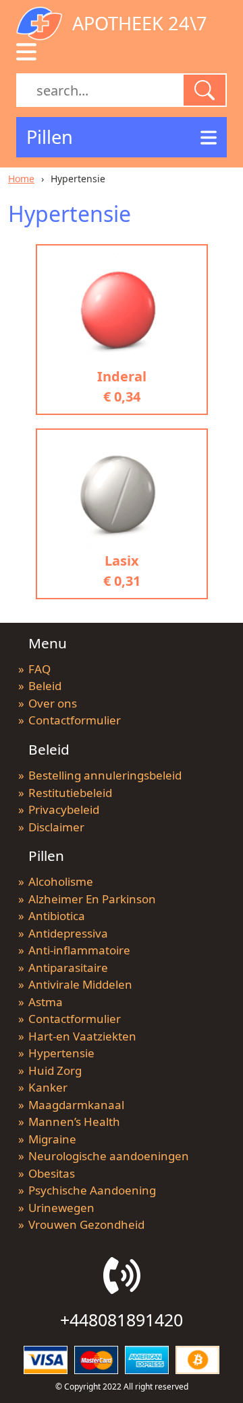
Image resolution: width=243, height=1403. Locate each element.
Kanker (48, 1087)
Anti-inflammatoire (79, 950)
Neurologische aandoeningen (108, 1156)
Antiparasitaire (68, 967)
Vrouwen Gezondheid (86, 1224)
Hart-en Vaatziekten (82, 1036)
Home (21, 178)
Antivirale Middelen (80, 984)
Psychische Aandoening (92, 1190)
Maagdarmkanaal (76, 1104)
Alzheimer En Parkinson (92, 899)
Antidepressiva (68, 933)
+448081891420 (121, 1319)
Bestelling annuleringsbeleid (105, 775)
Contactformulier (74, 720)
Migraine (52, 1139)
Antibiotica (56, 915)
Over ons (52, 703)
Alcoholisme (60, 881)
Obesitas (51, 1173)
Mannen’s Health (74, 1121)
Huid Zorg (55, 1070)
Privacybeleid (63, 809)
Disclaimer (56, 827)
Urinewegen (61, 1207)
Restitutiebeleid (70, 792)
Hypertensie (61, 1053)
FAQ (39, 669)
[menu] (26, 51)
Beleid (44, 685)
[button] (121, 137)
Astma (45, 1002)
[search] (204, 90)
